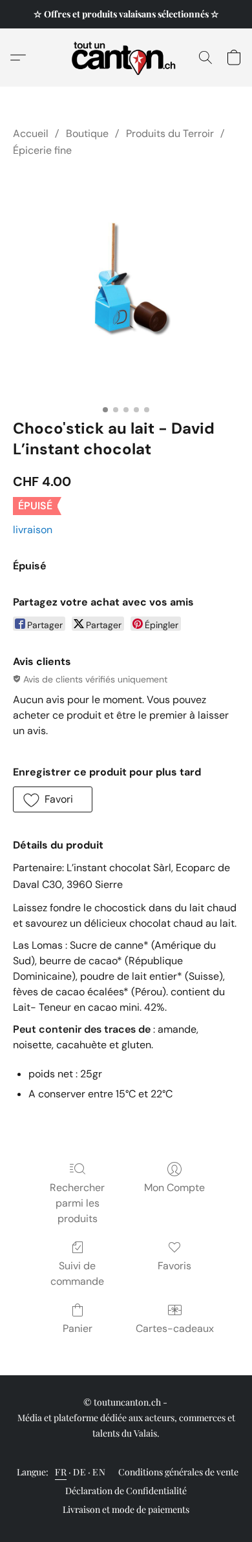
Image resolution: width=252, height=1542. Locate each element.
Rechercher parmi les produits (77, 1203)
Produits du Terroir (170, 133)
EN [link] (98, 1472)
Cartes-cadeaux (175, 1328)
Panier (77, 1328)
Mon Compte (174, 1187)
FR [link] (61, 1472)
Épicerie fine (42, 150)
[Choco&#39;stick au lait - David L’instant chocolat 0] (126, 286)
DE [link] (79, 1472)
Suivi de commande (77, 1273)
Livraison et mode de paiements (126, 1509)
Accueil (30, 133)
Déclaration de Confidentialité (126, 1490)
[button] (126, 57)
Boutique (87, 133)
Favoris (174, 1266)
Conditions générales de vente (178, 1472)
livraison (32, 529)
